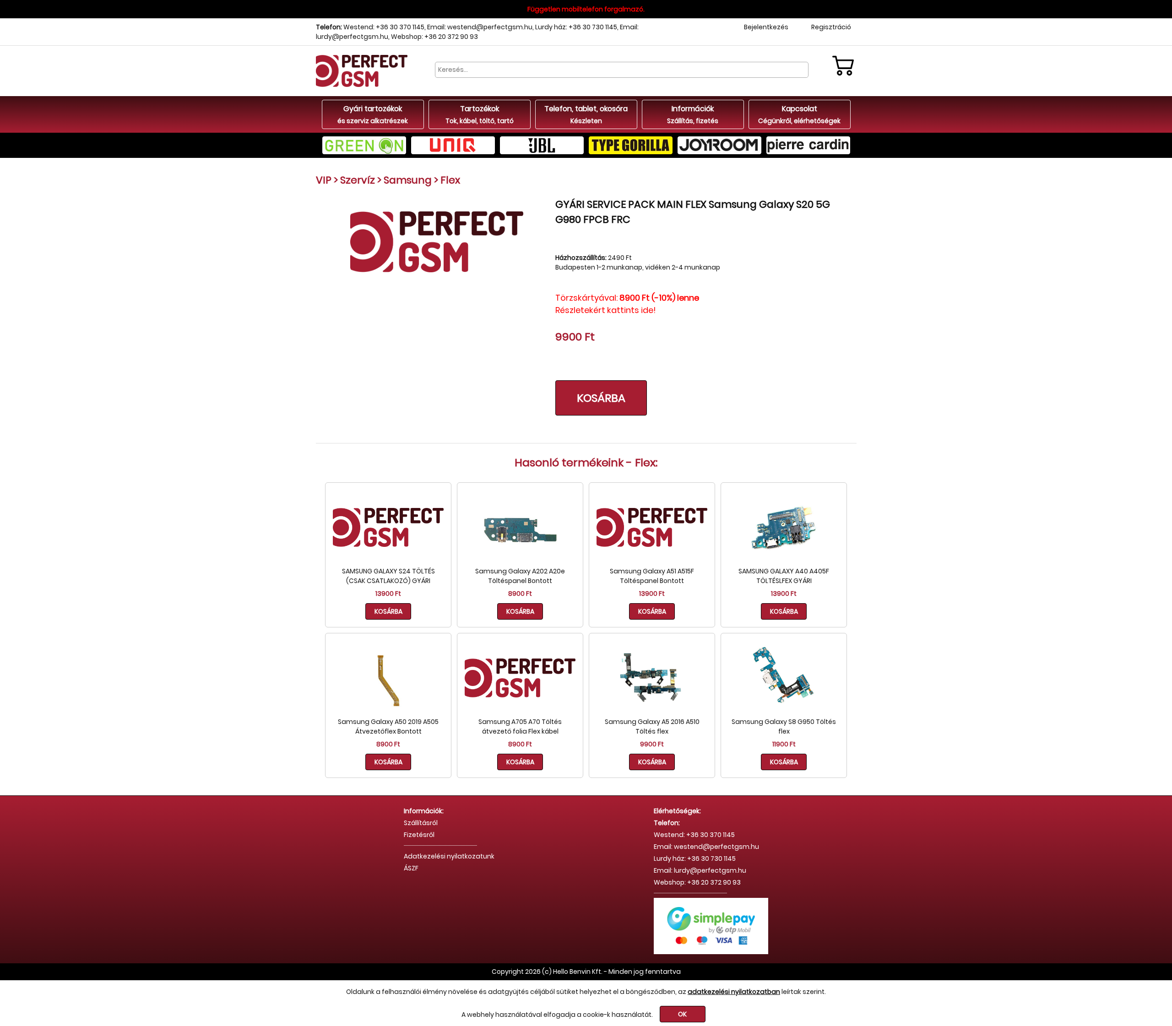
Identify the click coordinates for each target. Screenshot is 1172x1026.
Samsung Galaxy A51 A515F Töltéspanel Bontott (652, 576)
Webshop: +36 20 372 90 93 (434, 36)
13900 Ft (388, 593)
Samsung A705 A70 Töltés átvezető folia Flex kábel (520, 726)
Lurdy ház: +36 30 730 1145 (576, 27)
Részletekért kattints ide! (605, 310)
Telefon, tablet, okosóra (586, 114)
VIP (323, 180)
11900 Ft (784, 744)
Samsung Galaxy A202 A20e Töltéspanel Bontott (520, 576)
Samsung (408, 180)
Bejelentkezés (766, 27)
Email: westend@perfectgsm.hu (479, 27)
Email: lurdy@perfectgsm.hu (700, 870)
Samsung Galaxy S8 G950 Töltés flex (784, 726)
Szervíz (357, 180)
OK (682, 1014)
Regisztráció (831, 27)
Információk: (424, 810)
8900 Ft (520, 593)
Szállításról (421, 822)
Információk (692, 114)
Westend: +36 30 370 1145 (383, 27)
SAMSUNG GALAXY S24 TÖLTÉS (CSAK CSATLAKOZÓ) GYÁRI (388, 576)
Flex (450, 180)
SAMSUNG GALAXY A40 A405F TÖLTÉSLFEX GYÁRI (783, 576)
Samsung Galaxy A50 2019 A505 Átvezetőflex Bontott (388, 726)
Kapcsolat (799, 114)
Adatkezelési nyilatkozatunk (449, 856)
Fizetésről (419, 834)
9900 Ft (652, 744)
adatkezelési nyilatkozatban (734, 991)
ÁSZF (411, 868)
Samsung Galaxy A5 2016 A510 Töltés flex (652, 726)
